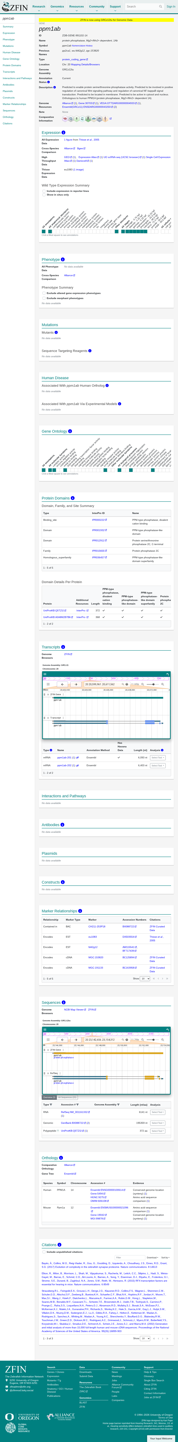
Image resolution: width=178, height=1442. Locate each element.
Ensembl (69, 1173)
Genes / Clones (55, 1372)
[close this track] (48, 694)
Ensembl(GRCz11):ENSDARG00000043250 (86, 106)
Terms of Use (165, 1417)
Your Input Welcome (161, 1438)
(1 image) (78, 169)
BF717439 (128, 950)
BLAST (83, 1402)
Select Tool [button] (157, 757)
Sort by (164, 1257)
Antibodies (53, 1384)
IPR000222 (98, 519)
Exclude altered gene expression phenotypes (74, 293)
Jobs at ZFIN (151, 1397)
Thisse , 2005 (89, 139)
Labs (114, 1396)
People (115, 1391)
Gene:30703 (85, 103)
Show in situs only (58, 194)
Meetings (117, 1376)
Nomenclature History (82, 46)
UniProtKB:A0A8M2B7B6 (57, 617)
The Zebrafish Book (90, 1387)
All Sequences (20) (67, 1097)
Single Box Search (154, 1380)
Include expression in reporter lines (68, 191)
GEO (67, 157)
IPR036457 (98, 557)
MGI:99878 (97, 1218)
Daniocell (81, 160)
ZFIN (67, 654)
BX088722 (128, 926)
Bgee (80, 148)
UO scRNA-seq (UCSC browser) (121, 157)
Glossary (149, 1376)
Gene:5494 (97, 1193)
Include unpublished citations (65, 1251)
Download (152, 1257)
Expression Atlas (88, 157)
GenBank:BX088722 (72, 1122)
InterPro (81, 610)
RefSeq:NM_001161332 (74, 1112)
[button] (51, 1105)
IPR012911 (98, 540)
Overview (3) (49, 1097)
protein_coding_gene (74, 59)
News (115, 1372)
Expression (53, 1376)
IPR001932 (98, 530)
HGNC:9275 (97, 1197)
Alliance (66, 103)
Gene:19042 (97, 1214)
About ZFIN (150, 1384)
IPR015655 (98, 550)
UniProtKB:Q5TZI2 (53, 610)
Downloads (85, 1372)
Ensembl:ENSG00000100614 (107, 1190)
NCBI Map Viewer (74, 1009)
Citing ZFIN (150, 1388)
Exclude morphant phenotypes (65, 298)
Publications (53, 1396)
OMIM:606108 (98, 1201)
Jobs (114, 1380)
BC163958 (128, 967)
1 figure (68, 139)
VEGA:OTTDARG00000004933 (117, 103)
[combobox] (144, 6)
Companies (118, 1400)
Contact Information (155, 1393)
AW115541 (128, 947)
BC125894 (128, 957)
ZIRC (82, 1391)
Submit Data (86, 1376)
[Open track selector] (49, 684)
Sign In (171, 6)
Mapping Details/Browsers (85, 64)
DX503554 (128, 936)
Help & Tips (150, 1372)
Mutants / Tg (54, 1380)
